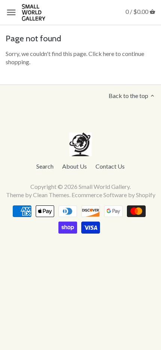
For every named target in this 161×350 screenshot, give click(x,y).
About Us (74, 166)
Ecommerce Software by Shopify (113, 194)
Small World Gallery (104, 186)
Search (45, 166)
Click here (101, 53)
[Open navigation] (11, 12)
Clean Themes (51, 194)
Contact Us (110, 166)
